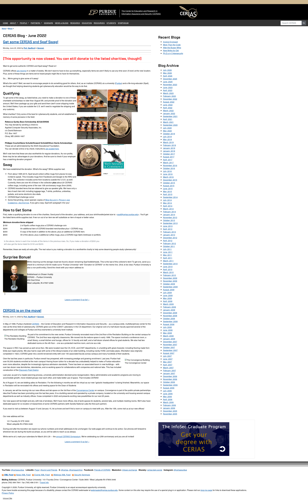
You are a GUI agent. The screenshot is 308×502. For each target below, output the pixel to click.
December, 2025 (170, 78)
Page (37, 470)
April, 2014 (167, 205)
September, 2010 (170, 263)
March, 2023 (168, 93)
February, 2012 (169, 243)
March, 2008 (168, 335)
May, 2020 (167, 130)
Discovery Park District (28, 370)
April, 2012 (167, 240)
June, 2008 (168, 330)
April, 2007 (167, 364)
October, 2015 (169, 182)
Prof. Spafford (29, 48)
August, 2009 (168, 289)
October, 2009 (169, 283)
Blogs (10, 28)
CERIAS (35, 323)
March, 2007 (168, 367)
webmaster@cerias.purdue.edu (104, 490)
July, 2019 (167, 136)
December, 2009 (170, 278)
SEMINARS (48, 23)
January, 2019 (169, 148)
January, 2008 (169, 338)
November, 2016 (170, 165)
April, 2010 (167, 269)
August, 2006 (168, 387)
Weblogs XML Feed (62, 474)
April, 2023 (167, 90)
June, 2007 (168, 359)
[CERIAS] (188, 12)
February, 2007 (169, 370)
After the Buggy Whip (172, 47)
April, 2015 (167, 194)
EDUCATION (87, 23)
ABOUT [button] (13, 23)
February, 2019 (169, 145)
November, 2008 (170, 315)
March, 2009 (168, 304)
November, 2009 (170, 281)
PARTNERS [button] (36, 23)
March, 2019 (168, 142)
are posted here (52, 148)
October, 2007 (169, 347)
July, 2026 (167, 70)
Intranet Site (7, 498)
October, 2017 (169, 153)
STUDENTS (111, 23)
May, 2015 (167, 191)
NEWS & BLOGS (61, 23)
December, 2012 (170, 237)
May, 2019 (167, 139)
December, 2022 (170, 99)
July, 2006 (167, 390)
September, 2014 (170, 197)
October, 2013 (169, 220)
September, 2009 (170, 286)
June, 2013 (168, 226)
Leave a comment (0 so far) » (77, 299)
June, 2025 (168, 81)
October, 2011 (169, 246)
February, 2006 (169, 405)
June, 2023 (168, 87)
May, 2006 (167, 396)
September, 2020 (170, 125)
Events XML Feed (42, 474)
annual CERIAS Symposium (68, 436)
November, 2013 (170, 217)
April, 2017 (167, 159)
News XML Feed (23, 474)
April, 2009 (167, 301)
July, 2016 (167, 171)
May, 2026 (167, 73)
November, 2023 (170, 84)
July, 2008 (167, 327)
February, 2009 (169, 307)
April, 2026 (167, 75)
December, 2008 (170, 312)
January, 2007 (169, 373)
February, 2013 (169, 231)
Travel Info (44, 482)
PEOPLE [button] (23, 23)
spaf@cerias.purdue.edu (127, 214)
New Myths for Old (171, 50)
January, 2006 (169, 408)
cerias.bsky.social (154, 470)
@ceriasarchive (76, 470)
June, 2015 (168, 188)
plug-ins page (206, 490)
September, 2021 (170, 116)
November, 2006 (170, 379)
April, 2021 (167, 119)
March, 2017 (168, 162)
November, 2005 (170, 413)
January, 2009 (169, 309)
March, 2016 (168, 177)
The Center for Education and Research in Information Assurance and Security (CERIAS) (141, 12)
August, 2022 (168, 101)
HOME (6, 23)
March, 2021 (168, 122)
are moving (21, 70)
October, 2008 (169, 318)
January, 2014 (169, 214)
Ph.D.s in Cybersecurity (173, 53)
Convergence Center (85, 390)
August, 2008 (168, 324)
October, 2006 (169, 382)
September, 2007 (170, 350)
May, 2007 (167, 361)
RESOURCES (99, 23)
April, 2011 (167, 257)
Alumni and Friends (49, 470)
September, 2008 (170, 321)
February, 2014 (169, 211)
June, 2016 (168, 174)
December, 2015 (170, 179)
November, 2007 (170, 344)
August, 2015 (168, 185)
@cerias (64, 470)
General (40, 48)
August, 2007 (168, 353)
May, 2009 (167, 298)
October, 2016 (169, 168)
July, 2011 (167, 249)
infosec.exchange (129, 470)
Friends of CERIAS (102, 470)
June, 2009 (168, 295)
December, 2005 (170, 411)
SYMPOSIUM (123, 23)
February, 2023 (169, 96)
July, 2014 (167, 200)
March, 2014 (168, 208)
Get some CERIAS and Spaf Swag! (30, 42)
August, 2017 (168, 156)
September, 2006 (170, 385)
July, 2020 (167, 127)
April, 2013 (167, 229)
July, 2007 (167, 356)
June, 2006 (168, 393)
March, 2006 (168, 402)
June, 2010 (168, 266)
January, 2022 (169, 113)
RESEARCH (75, 23)
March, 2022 (168, 110)
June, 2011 (168, 252)
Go (304, 23)
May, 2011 (167, 255)
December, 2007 (170, 341)
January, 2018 (169, 151)
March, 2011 (168, 260)
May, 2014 (167, 203)
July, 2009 (167, 292)
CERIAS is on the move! (22, 310)
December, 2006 (170, 376)
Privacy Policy (8, 493)
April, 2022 (167, 107)
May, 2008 (167, 333)
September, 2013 (170, 223)
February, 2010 (169, 275)
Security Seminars (82, 474)
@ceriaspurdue (17, 470)
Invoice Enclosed (170, 41)
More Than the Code (172, 44)
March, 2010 (168, 272)
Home (4, 28)
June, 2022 (168, 104)
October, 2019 (169, 133)
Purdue (118, 83)
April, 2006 (167, 399)
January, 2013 (169, 234)
